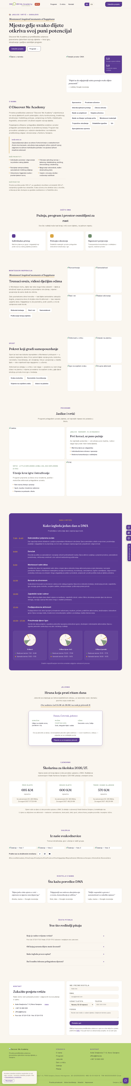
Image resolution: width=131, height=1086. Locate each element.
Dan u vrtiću (61, 1062)
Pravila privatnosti (55, 1082)
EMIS (78, 1031)
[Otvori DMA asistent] (126, 1081)
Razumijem (9, 1080)
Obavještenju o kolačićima (13, 1077)
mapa (47, 1004)
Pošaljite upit (76, 1023)
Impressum (89, 1082)
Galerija (59, 1066)
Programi (59, 1056)
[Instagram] (45, 854)
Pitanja (58, 1069)
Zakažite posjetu (114, 4)
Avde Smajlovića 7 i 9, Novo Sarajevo (104, 1053)
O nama (59, 1053)
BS (87, 4)
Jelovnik (59, 1059)
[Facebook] (40, 854)
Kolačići (80, 1082)
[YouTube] (50, 854)
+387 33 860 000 (21, 1008)
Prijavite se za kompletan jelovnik (65, 740)
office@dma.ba (20, 1012)
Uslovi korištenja (70, 1082)
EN (92, 4)
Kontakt (71, 4)
